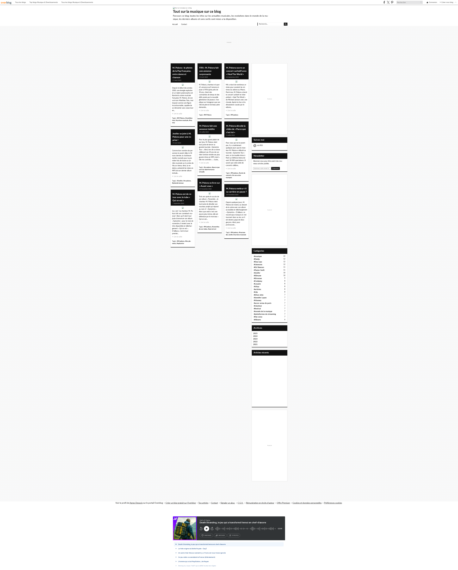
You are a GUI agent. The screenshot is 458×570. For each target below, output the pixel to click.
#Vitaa (256, 287)
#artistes (257, 289)
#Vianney (257, 300)
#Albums (257, 320)
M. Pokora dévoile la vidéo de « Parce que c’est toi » (236, 129)
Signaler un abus (228, 503)
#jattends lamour (178, 183)
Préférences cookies (333, 503)
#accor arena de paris (262, 303)
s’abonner (207, 535)
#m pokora (207, 167)
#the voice (258, 317)
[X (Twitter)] (388, 2)
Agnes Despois (136, 503)
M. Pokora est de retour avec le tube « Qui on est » (182, 197)
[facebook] (384, 2)
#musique (258, 256)
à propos (235, 535)
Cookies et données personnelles (307, 503)
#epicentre (180, 243)
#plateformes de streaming (265, 314)
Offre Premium (283, 503)
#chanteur (258, 306)
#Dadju (257, 259)
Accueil (175, 24)
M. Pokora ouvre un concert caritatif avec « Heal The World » (236, 71)
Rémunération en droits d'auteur (260, 503)
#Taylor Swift (259, 270)
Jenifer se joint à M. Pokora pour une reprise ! (182, 137)
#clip (256, 292)
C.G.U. (240, 503)
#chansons (258, 265)
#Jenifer (180, 181)
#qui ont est (212, 229)
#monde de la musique (263, 311)
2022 (255, 342)
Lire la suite (178, 114)
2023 (255, 339)
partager (222, 535)
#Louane (257, 284)
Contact (184, 24)
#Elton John (258, 295)
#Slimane (257, 276)
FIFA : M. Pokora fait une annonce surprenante (209, 71)
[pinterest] (392, 2)
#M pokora (234, 115)
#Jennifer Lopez (260, 298)
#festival (257, 309)
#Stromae (258, 278)
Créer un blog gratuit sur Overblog (181, 503)
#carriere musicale (182, 120)
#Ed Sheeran (259, 267)
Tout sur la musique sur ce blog (197, 11)
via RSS (260, 145)
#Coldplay (258, 281)
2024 (255, 336)
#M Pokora (181, 118)
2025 (255, 333)
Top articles (203, 503)
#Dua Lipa (258, 262)
